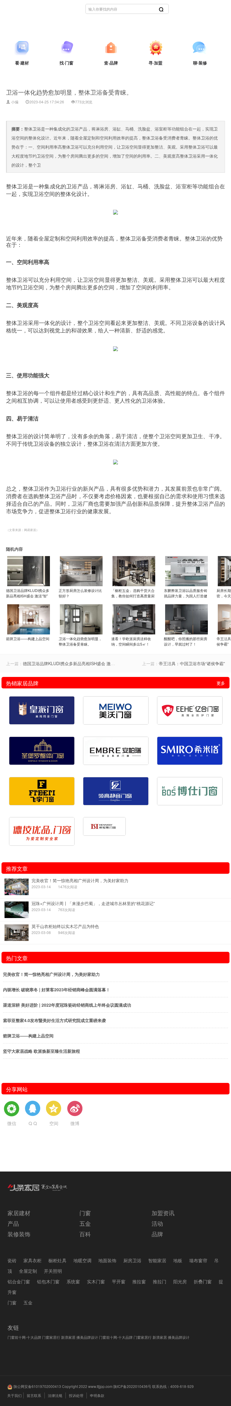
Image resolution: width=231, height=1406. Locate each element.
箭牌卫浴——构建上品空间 (28, 1036)
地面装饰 (107, 1260)
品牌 (157, 1234)
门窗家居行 (51, 1337)
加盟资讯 (163, 1213)
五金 (85, 1223)
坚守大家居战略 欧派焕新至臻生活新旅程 (41, 1051)
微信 (11, 1123)
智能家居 (157, 1260)
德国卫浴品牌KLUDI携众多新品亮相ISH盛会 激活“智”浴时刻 (79, 663)
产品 (13, 1223)
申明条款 (97, 1395)
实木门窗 (96, 1281)
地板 (177, 1260)
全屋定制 (28, 1271)
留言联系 (34, 1395)
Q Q (33, 1123)
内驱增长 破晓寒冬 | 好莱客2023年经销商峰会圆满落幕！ (56, 989)
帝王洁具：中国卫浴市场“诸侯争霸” (192, 663)
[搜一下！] (161, 9)
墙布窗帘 (198, 1260)
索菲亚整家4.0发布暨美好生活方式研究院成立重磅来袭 (54, 1020)
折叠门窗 (203, 1281)
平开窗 (118, 1281)
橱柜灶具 (57, 1260)
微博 (74, 1123)
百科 (85, 1234)
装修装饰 (19, 1234)
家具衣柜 (32, 1260)
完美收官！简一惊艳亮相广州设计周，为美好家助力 (51, 974)
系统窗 (73, 1281)
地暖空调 (82, 1260)
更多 (221, 683)
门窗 (85, 1213)
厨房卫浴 (132, 1260)
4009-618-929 (182, 1386)
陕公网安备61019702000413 (37, 1386)
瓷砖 (12, 1260)
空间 (53, 1123)
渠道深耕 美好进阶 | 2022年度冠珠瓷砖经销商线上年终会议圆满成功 (67, 1005)
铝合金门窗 (19, 1281)
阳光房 (180, 1281)
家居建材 (19, 1213)
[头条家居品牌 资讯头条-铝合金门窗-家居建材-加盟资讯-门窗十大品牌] (38, 1193)
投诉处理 (76, 1395)
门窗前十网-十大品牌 (24, 1337)
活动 (157, 1223)
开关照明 (53, 1271)
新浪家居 (68, 1337)
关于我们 (14, 1395)
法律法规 (55, 1395)
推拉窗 (139, 1281)
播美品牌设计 (87, 1337)
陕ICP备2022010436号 (132, 1386)
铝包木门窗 (48, 1281)
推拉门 (159, 1281)
